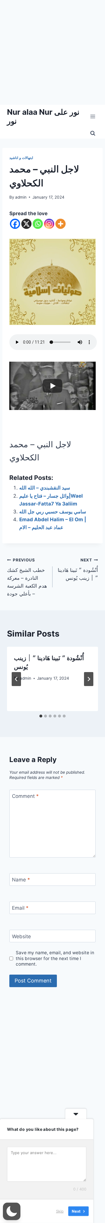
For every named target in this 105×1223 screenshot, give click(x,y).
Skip (60, 1211)
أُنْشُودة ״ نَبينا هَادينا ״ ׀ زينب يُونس (78, 569)
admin (21, 197)
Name (21, 880)
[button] (11, 1211)
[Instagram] (49, 224)
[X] (26, 224)
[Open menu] (92, 116)
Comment (25, 796)
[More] (60, 224)
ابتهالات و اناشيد (21, 157)
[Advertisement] (52, 52)
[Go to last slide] (16, 679)
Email (20, 908)
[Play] (52, 386)
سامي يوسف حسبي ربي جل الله (52, 512)
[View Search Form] (93, 133)
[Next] (88, 679)
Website (21, 936)
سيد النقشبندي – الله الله (44, 488)
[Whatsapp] (38, 224)
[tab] (40, 716)
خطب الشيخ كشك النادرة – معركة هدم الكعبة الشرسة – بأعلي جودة (27, 577)
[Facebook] (15, 224)
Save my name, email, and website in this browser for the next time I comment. (55, 958)
